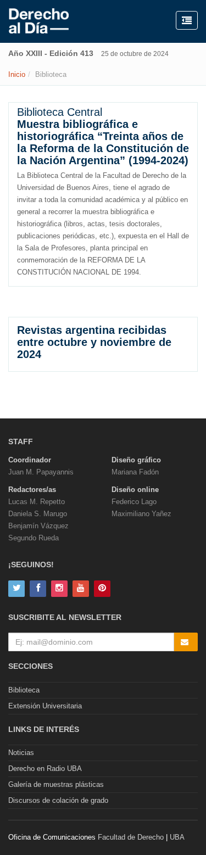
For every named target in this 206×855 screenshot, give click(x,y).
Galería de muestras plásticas (56, 784)
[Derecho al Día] (38, 21)
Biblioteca (24, 690)
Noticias (21, 752)
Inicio (16, 74)
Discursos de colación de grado (58, 800)
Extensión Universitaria (45, 706)
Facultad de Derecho (131, 837)
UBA (177, 837)
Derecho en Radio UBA (45, 768)
